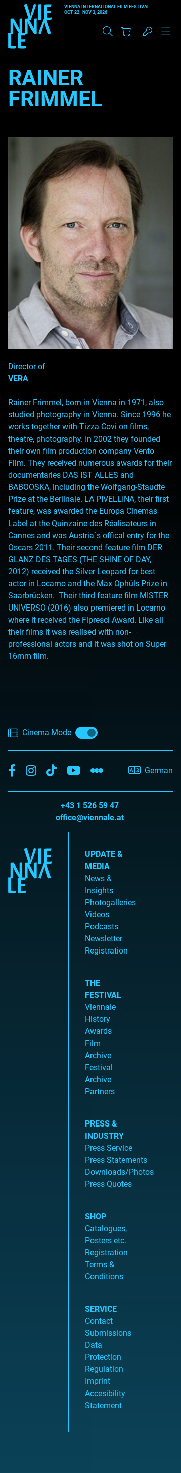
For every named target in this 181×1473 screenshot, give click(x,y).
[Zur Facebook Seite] (12, 771)
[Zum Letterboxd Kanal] (96, 771)
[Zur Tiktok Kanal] (51, 771)
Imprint (97, 1381)
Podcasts (101, 926)
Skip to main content (36, 6)
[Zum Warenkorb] (126, 31)
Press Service (108, 1148)
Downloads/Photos (119, 1172)
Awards (98, 1031)
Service (101, 1309)
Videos (97, 914)
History (97, 1019)
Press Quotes (108, 1184)
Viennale (100, 1007)
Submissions (108, 1333)
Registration (106, 1252)
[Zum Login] (148, 31)
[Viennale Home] (30, 1128)
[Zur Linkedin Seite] (31, 771)
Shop (95, 1216)
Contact (99, 1321)
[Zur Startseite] (30, 28)
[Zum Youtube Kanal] (73, 771)
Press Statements (116, 1160)
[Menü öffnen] (166, 35)
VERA (18, 378)
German (159, 770)
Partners (100, 1091)
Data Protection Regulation (104, 1357)
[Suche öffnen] (108, 31)
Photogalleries (110, 902)
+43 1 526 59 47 (90, 805)
